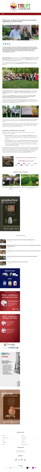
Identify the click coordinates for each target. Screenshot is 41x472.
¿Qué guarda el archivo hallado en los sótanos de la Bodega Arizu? (20, 239)
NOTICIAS (4, 435)
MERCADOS (4, 442)
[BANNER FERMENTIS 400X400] (10, 291)
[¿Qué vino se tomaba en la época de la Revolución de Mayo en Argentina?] (3, 258)
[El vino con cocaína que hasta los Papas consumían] (3, 263)
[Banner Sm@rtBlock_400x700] (10, 352)
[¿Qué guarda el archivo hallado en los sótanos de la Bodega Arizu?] (3, 241)
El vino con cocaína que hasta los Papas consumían (17, 261)
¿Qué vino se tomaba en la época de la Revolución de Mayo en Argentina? (22, 256)
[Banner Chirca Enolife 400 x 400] (10, 268)
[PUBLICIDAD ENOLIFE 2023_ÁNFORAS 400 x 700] (10, 390)
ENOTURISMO (24, 437)
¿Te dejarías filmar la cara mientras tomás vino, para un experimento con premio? (23, 250)
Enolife (4, 23)
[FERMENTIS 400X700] (10, 314)
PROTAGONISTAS (5, 437)
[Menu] (2, 14)
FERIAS (3, 444)
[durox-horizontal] (20, 156)
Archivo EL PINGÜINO (20, 235)
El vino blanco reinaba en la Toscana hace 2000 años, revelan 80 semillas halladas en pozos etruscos (24, 246)
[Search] (38, 14)
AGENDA (23, 435)
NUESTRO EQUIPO (25, 444)
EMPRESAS (3, 18)
